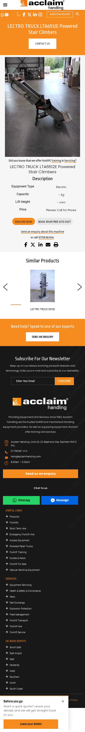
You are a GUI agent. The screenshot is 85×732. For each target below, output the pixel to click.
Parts (12, 596)
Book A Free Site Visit (60, 14)
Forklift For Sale (18, 564)
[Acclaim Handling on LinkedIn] (34, 14)
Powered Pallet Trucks (21, 546)
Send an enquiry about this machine (42, 231)
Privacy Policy (70, 700)
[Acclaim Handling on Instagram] (40, 14)
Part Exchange (17, 602)
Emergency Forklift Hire (22, 534)
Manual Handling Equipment (25, 570)
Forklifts (14, 522)
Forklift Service (17, 632)
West (12, 671)
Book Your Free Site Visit (54, 221)
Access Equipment (19, 540)
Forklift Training (18, 552)
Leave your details (31, 724)
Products (14, 516)
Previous (5, 287)
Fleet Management (19, 614)
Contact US (42, 43)
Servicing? (70, 160)
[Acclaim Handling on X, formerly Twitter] (29, 14)
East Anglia (16, 653)
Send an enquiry (42, 336)
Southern (14, 677)
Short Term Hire (18, 528)
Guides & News (18, 558)
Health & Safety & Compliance (25, 591)
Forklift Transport (19, 620)
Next (80, 287)
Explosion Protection (21, 608)
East (12, 659)
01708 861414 (46, 237)
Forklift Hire (16, 626)
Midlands (14, 665)
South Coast (16, 688)
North (13, 682)
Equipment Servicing (21, 585)
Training (56, 160)
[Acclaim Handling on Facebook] (24, 14)
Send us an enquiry (41, 474)
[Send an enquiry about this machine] (48, 245)
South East (15, 647)
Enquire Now (23, 221)
